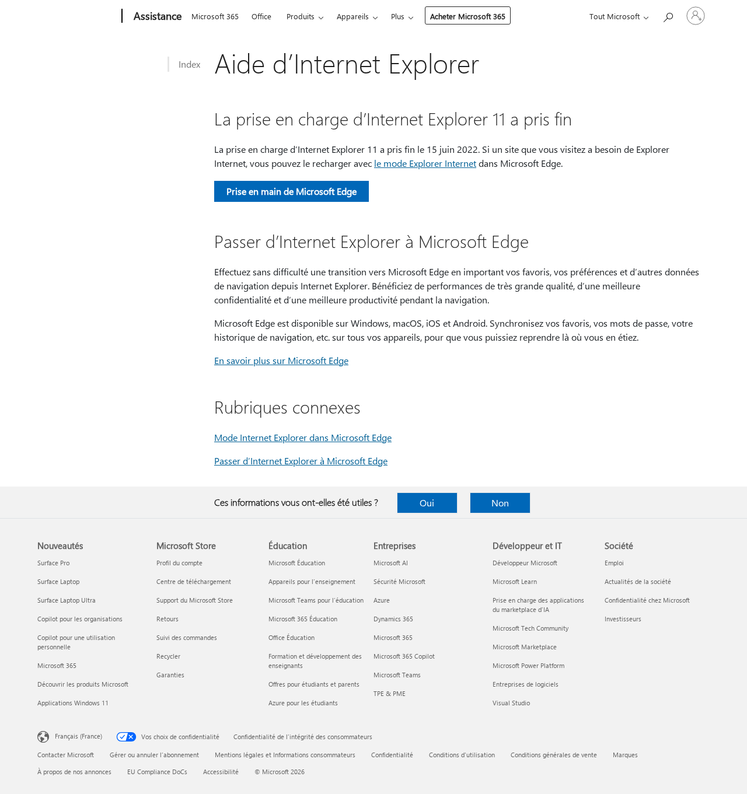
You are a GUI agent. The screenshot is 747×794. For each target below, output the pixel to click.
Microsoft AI (391, 562)
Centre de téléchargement (193, 581)
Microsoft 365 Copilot (404, 656)
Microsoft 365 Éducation (302, 618)
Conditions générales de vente (554, 754)
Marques (625, 754)
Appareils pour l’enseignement (311, 581)
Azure (382, 600)
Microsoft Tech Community (530, 628)
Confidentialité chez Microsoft (647, 600)
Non (500, 502)
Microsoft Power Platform (528, 665)
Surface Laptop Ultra (66, 600)
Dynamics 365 (393, 618)
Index (189, 64)
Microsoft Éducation (296, 562)
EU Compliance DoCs (157, 771)
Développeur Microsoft (525, 562)
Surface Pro (53, 562)
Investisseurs (623, 618)
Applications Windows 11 (73, 702)
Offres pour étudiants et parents (313, 684)
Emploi (614, 562)
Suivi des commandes (186, 637)
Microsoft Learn (515, 581)
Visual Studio (511, 702)
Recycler (168, 656)
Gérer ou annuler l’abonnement (154, 754)
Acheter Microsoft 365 (467, 16)
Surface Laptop (58, 581)
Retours (167, 618)
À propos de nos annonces (74, 771)
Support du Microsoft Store (194, 600)
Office (261, 16)
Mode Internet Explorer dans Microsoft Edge (303, 437)
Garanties (170, 674)
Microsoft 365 (215, 16)
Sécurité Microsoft (399, 581)
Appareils (353, 16)
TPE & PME (390, 693)
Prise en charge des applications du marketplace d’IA (538, 605)
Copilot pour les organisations (80, 618)
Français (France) (78, 736)
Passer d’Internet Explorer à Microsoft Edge (301, 460)
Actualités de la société (638, 581)
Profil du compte (179, 562)
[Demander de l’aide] (667, 15)
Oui (427, 502)
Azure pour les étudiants (303, 702)
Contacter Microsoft (65, 754)
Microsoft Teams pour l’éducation (316, 600)
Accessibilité (221, 771)
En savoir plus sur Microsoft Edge (281, 360)
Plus (397, 16)
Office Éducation (291, 637)
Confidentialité (392, 754)
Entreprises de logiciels (525, 684)
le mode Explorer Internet (425, 163)
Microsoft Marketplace (525, 646)
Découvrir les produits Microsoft (82, 684)
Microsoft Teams (397, 674)
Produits (301, 16)
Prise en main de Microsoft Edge (291, 191)
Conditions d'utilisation (462, 754)
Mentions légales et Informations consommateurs (285, 754)
